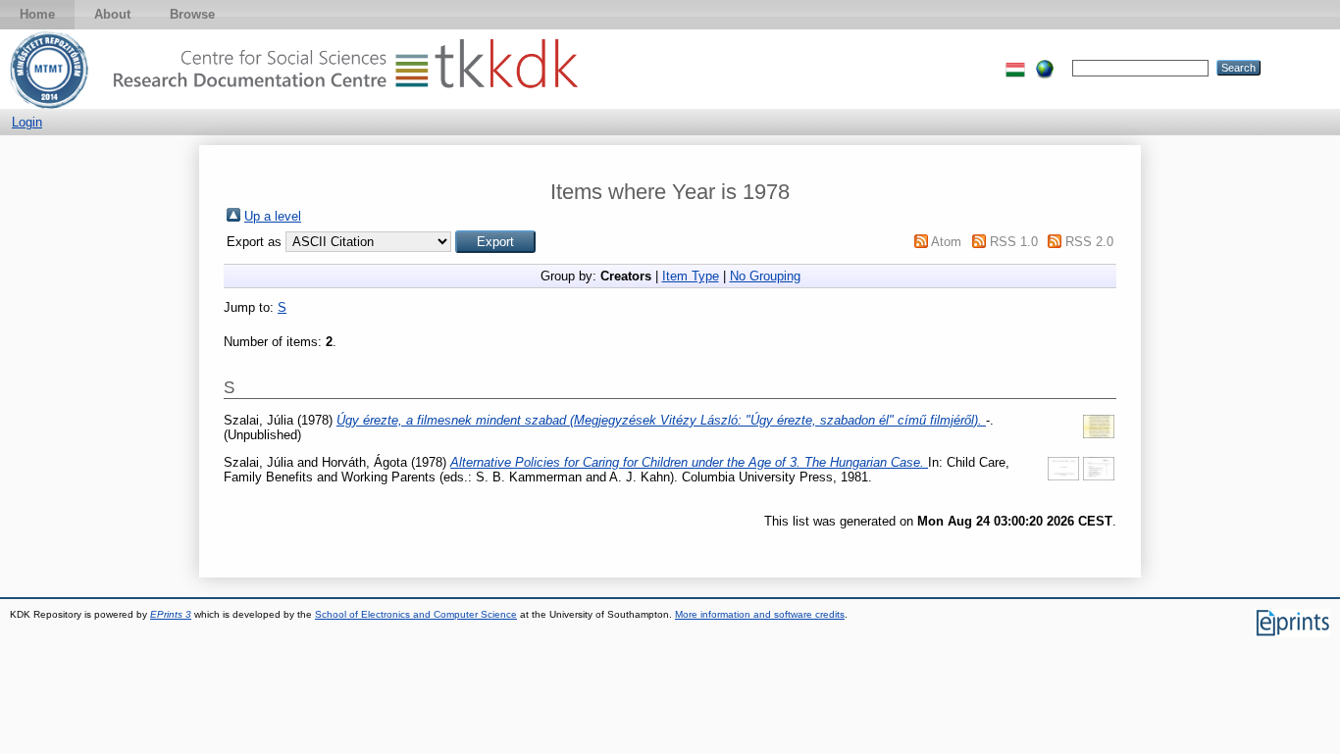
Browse (192, 14)
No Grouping (765, 276)
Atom (946, 241)
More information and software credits (760, 614)
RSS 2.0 (1089, 241)
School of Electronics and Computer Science (416, 614)
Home (37, 14)
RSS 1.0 (1014, 241)
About (112, 14)
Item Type (690, 276)
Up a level (272, 216)
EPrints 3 (170, 614)
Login (27, 122)
